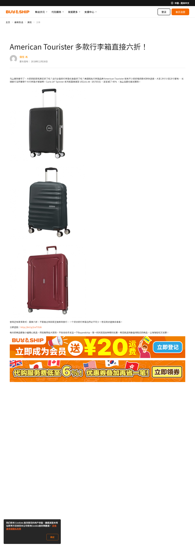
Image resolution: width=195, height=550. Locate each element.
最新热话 (18, 22)
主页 (8, 22)
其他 (29, 22)
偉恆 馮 (24, 57)
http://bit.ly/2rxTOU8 (31, 327)
